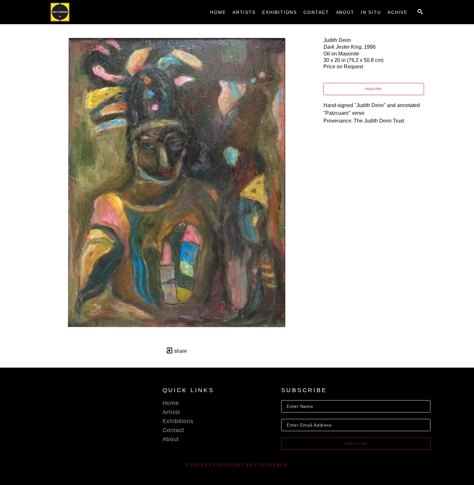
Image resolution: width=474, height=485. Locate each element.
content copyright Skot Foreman (237, 465)
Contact (173, 430)
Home (171, 403)
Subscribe (356, 443)
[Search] (420, 11)
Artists (172, 412)
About (171, 439)
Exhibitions (178, 421)
